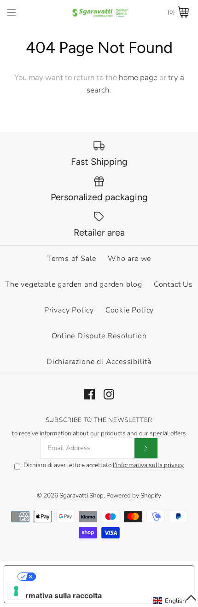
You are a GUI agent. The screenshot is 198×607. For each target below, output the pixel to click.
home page (138, 77)
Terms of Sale (71, 259)
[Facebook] (89, 394)
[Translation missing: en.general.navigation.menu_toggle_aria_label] (11, 11)
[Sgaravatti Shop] (99, 12)
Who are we (129, 259)
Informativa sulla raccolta (57, 595)
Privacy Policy (69, 310)
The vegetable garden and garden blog (73, 284)
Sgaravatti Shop (81, 495)
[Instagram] (109, 394)
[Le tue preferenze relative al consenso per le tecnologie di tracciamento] (16, 591)
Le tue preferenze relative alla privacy (108, 576)
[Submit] (145, 448)
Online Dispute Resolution (99, 336)
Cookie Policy (129, 310)
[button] (175, 600)
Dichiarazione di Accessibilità (99, 362)
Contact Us (173, 284)
